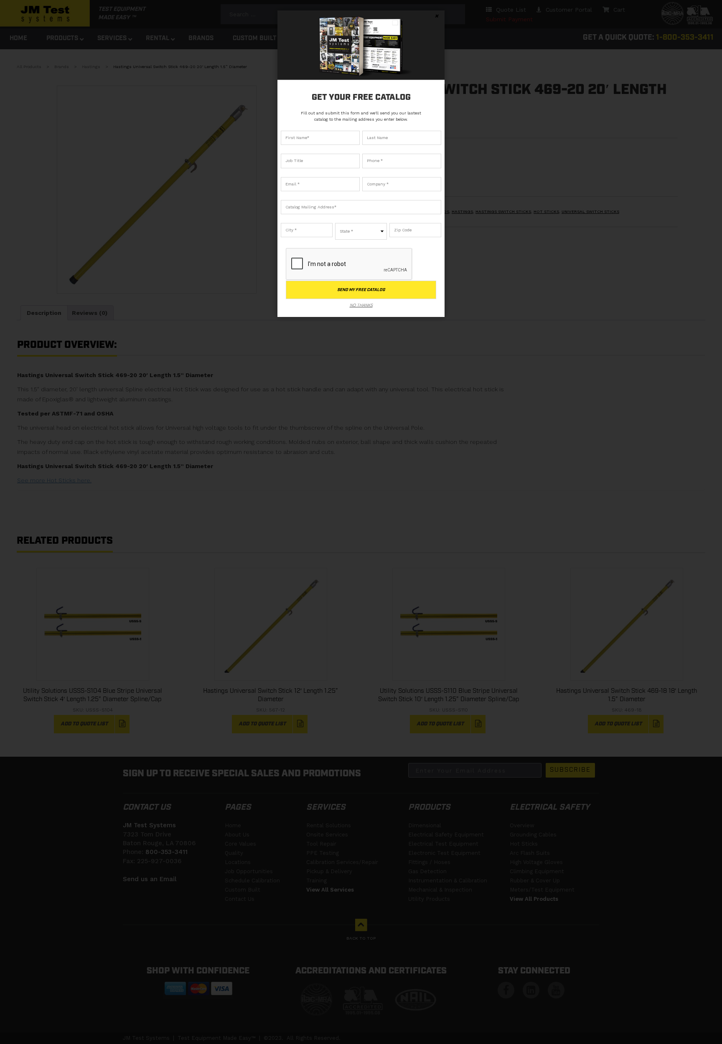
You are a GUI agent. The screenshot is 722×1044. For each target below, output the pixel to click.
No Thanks (361, 305)
